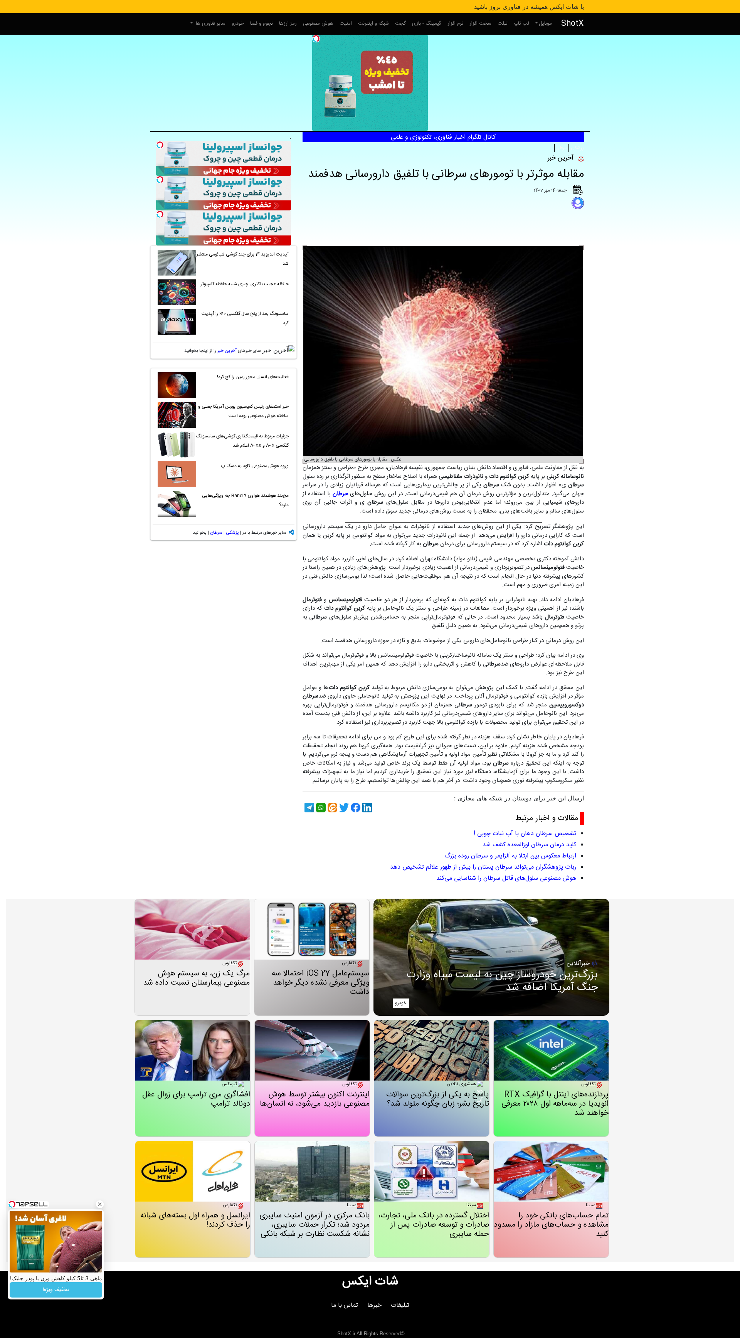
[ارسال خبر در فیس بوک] (354, 807)
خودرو (238, 23)
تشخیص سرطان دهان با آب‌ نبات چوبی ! (525, 834)
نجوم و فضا (261, 23)
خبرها (374, 1305)
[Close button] (100, 1204)
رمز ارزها (288, 23)
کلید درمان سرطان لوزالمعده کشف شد (529, 845)
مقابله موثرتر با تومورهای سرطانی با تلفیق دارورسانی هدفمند (446, 174)
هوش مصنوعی (318, 23)
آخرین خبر (227, 351)
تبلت (503, 23)
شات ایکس (370, 1282)
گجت (400, 23)
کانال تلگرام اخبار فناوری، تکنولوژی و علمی (443, 137)
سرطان (561, 148)
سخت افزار (480, 23)
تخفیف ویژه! (56, 1289)
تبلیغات (400, 1305)
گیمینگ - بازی (426, 23)
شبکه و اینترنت (373, 23)
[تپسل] (316, 38)
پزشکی (577, 148)
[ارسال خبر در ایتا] (331, 807)
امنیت (346, 23)
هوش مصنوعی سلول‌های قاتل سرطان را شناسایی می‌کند (506, 878)
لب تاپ (521, 23)
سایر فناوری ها (209, 23)
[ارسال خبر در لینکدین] (366, 807)
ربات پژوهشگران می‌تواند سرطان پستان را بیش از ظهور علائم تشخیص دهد (483, 867)
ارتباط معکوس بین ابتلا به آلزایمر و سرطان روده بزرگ (510, 856)
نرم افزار (455, 23)
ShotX (572, 23)
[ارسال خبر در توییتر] (343, 807)
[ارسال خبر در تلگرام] (308, 807)
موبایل (545, 23)
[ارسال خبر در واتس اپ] (320, 807)
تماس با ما (344, 1305)
